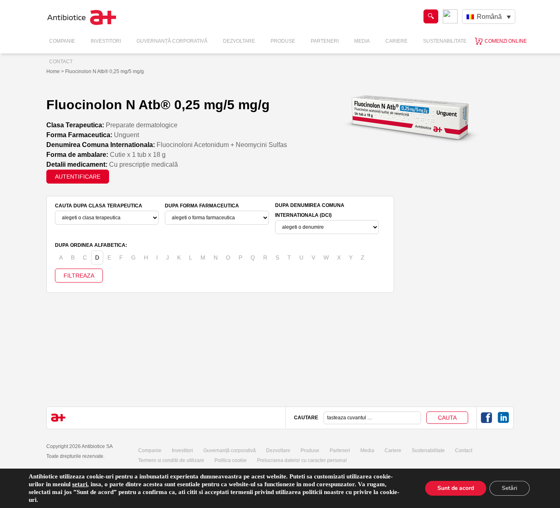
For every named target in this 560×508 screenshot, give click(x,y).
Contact (61, 61)
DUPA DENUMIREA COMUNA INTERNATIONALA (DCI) (309, 210)
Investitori (106, 41)
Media (362, 41)
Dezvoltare (239, 41)
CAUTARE (306, 418)
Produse (283, 41)
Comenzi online (506, 41)
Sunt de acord (455, 488)
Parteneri (325, 41)
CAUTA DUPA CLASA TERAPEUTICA (98, 206)
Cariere (396, 41)
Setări (509, 488)
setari (79, 484)
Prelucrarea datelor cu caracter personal (302, 460)
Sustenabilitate (445, 41)
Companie (62, 41)
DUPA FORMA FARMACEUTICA (202, 206)
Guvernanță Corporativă (172, 41)
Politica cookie (230, 460)
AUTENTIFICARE (77, 176)
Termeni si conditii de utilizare (171, 460)
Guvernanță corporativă (229, 450)
